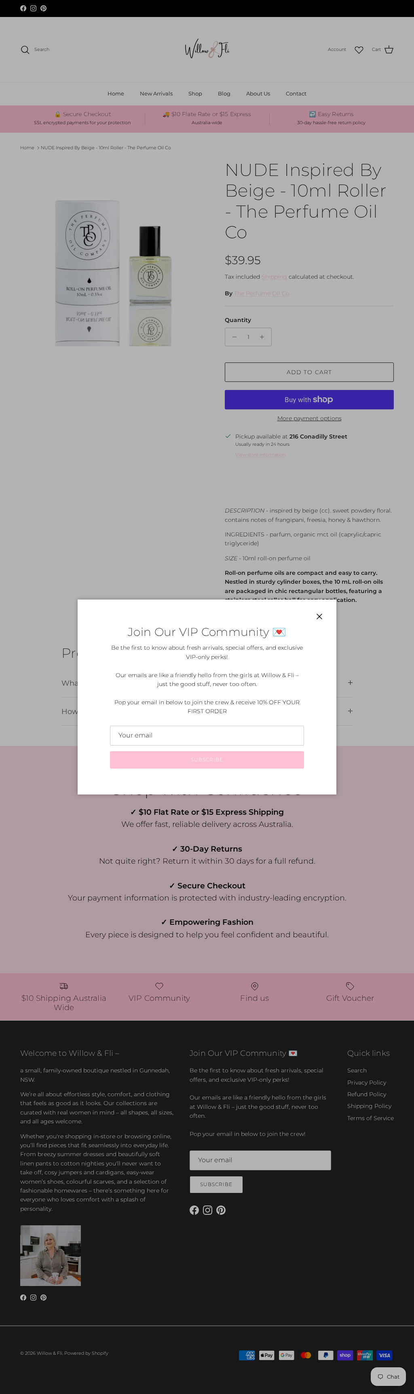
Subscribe (207, 759)
